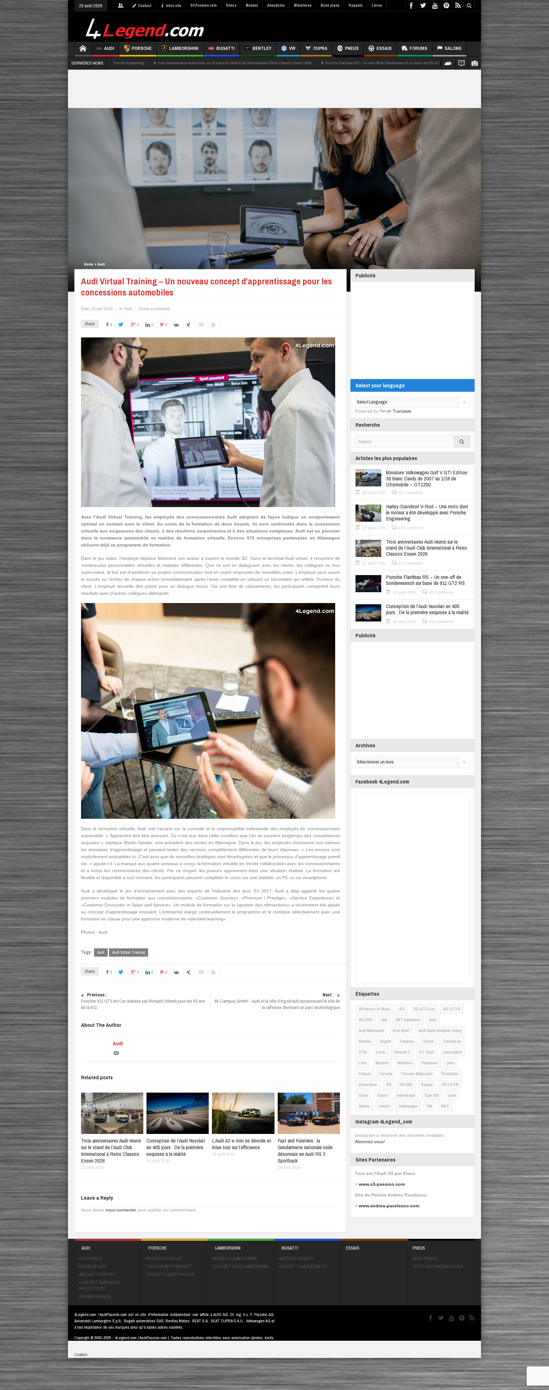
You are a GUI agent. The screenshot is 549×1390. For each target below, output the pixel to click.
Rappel (427, 1084)
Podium (365, 1073)
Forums (418, 48)
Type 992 (431, 1095)
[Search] (462, 441)
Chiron (428, 1041)
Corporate (90, 1258)
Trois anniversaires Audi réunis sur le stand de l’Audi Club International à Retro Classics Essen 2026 (122, 63)
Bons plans (330, 5)
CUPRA (320, 48)
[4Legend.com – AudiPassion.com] (145, 27)
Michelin (382, 1063)
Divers (231, 5)
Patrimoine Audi (95, 1296)
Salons (453, 48)
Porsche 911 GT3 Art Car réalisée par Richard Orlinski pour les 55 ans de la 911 (143, 1001)
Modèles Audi (92, 1266)
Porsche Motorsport (417, 1073)
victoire (384, 1106)
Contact (144, 5)
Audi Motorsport (371, 1030)
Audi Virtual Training (128, 952)
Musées (252, 5)
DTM (363, 1052)
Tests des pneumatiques (438, 1266)
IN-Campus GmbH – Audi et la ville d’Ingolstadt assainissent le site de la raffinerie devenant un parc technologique (277, 1001)
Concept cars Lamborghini (241, 1266)
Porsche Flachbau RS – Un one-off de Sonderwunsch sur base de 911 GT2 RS (274, 63)
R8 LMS (406, 1084)
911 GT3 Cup (423, 1009)
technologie (406, 1095)
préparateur (368, 1084)
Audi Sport (401, 1030)
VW (292, 48)
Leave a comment (154, 309)
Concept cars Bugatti (302, 1266)
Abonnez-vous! (370, 1141)
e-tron (380, 1052)
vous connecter (120, 1209)
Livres (377, 5)
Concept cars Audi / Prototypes (99, 1285)
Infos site (173, 5)
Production (449, 1073)
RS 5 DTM (450, 1084)
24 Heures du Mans (374, 1009)
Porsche (142, 48)
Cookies (80, 1354)
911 (401, 1009)
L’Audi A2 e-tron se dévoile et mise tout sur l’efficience (241, 1144)
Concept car (452, 1041)
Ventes (364, 1106)
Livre (363, 1063)
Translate (402, 411)
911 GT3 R (451, 1009)
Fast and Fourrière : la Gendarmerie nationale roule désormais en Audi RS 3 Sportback (305, 1150)
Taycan (382, 1095)
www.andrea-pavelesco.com (389, 1205)
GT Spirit (426, 1052)
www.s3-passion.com (382, 1184)
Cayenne (407, 1041)
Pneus (352, 48)
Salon (363, 1095)
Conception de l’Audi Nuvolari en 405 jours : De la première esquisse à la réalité (409, 63)
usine (452, 1095)
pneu (451, 1063)
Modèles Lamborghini (234, 1258)
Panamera (430, 1063)
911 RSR (366, 1019)
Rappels (356, 5)
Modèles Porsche (164, 1258)
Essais (384, 48)
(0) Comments (410, 493)
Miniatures (302, 5)
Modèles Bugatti (296, 1258)
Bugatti (225, 48)
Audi (109, 48)
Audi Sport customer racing (439, 1030)
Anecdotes (276, 5)
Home (88, 264)
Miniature (405, 1063)
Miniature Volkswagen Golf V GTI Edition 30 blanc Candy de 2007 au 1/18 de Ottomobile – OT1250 (426, 478)
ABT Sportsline (408, 1019)
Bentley (262, 48)
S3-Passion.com (203, 5)
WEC (445, 1106)
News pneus (425, 1258)
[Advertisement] (359, 25)
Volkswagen (408, 1106)
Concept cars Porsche (170, 1274)
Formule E (402, 1052)
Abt (384, 1019)
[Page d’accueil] (83, 49)
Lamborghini (184, 48)
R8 (388, 1084)
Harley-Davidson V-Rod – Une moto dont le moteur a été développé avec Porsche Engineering (427, 512)
